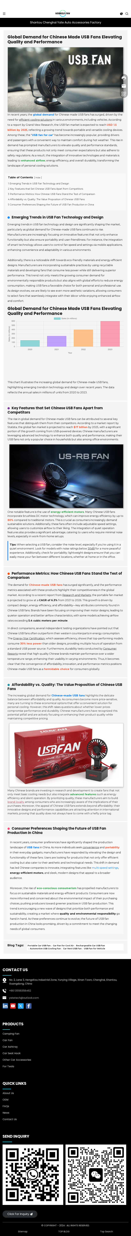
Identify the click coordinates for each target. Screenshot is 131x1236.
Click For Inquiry (18, 1214)
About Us (8, 1093)
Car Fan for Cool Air (63, 945)
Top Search (106, 1231)
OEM (5, 1099)
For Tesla (8, 1066)
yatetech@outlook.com (24, 998)
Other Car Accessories (17, 1060)
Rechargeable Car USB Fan (90, 945)
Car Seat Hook (12, 1053)
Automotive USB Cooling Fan (45, 948)
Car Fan (7, 1040)
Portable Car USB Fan (39, 945)
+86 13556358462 (20, 990)
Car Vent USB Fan (72, 948)
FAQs (6, 1106)
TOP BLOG (63, 1231)
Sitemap (22, 1231)
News (6, 1113)
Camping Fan (11, 1034)
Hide (37, 177)
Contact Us (10, 1119)
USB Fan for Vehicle (94, 948)
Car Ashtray (10, 1047)
